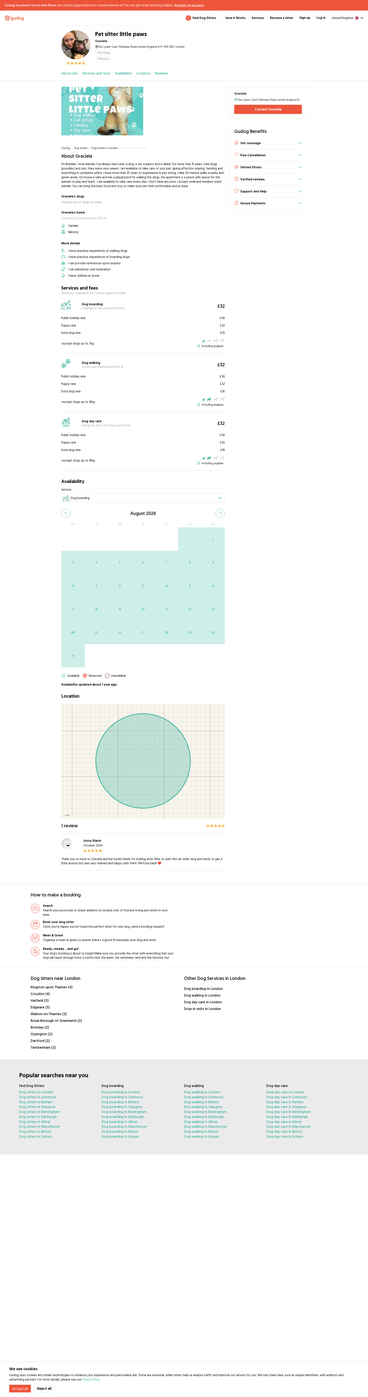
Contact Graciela (268, 109)
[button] (268, 143)
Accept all (20, 1388)
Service (66, 489)
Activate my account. (189, 5)
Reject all (44, 1388)
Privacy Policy (90, 1379)
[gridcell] (190, 539)
